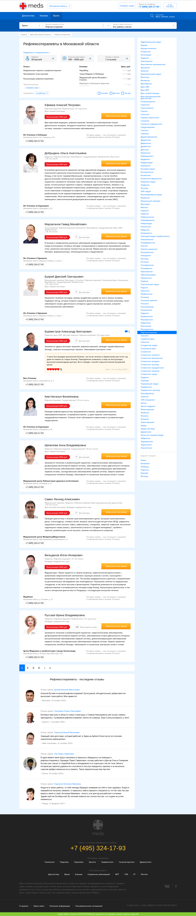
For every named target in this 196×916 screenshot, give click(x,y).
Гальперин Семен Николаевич (67, 711)
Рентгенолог (146, 326)
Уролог (144, 403)
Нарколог (145, 211)
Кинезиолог (146, 166)
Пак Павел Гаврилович (64, 754)
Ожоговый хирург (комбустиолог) (155, 236)
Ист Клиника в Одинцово (35, 258)
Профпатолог (147, 294)
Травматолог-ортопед (150, 390)
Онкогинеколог (147, 239)
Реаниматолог (147, 320)
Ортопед (144, 259)
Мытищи (144, 476)
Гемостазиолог (147, 108)
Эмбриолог (145, 438)
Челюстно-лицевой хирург (152, 435)
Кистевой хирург (148, 169)
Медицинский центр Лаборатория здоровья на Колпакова (51, 481)
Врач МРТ (145, 90)
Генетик (144, 111)
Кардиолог (145, 159)
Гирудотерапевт (148, 127)
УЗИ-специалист (148, 400)
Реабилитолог (147, 316)
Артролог (145, 71)
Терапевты (78, 862)
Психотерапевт (147, 307)
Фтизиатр (145, 419)
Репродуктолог (147, 329)
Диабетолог (146, 146)
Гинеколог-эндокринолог (151, 124)
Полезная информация (59, 906)
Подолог (144, 287)
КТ (134, 874)
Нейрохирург (146, 223)
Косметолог (146, 175)
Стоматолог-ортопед (150, 364)
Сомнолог (145, 342)
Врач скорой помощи (150, 93)
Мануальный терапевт (150, 201)
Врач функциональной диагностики (150, 97)
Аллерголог (146, 52)
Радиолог (145, 313)
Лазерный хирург (148, 182)
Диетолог (145, 150)
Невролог (145, 214)
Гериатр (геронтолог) (150, 118)
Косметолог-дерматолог (151, 178)
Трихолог (145, 397)
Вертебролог (146, 84)
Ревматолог (146, 323)
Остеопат (145, 262)
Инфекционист (147, 156)
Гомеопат (145, 134)
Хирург (144, 425)
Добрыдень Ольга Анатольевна (65, 153)
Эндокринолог (147, 441)
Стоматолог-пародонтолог (152, 368)
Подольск (145, 470)
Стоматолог (146, 352)
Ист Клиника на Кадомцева (36, 206)
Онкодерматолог (148, 243)
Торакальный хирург (150, 384)
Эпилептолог (146, 448)
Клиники (44, 16)
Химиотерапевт (147, 422)
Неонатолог (146, 227)
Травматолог (146, 387)
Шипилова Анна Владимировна (65, 445)
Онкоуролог (146, 255)
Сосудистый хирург (149, 345)
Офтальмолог (147, 271)
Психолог (145, 304)
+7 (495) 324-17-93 (148, 5)
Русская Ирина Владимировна (65, 615)
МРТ (117, 874)
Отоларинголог (147, 265)
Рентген (144, 874)
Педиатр (144, 281)
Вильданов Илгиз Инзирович (64, 555)
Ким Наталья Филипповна (62, 396)
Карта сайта (39, 906)
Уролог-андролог (148, 406)
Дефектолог (146, 143)
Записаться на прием (116, 116)
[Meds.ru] (98, 827)
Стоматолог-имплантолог (152, 358)
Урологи (92, 862)
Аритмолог (145, 68)
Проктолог (145, 291)
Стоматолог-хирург (149, 374)
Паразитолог (146, 278)
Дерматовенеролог (149, 137)
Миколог (144, 207)
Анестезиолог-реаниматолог (153, 64)
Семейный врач (148, 339)
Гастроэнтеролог (148, 101)
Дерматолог (146, 140)
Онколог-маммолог (149, 249)
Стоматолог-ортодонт (150, 361)
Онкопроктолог (147, 252)
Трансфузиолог (147, 393)
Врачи (56, 16)
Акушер (144, 45)
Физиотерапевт (147, 409)
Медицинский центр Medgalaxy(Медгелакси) (44, 537)
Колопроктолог (147, 172)
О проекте (23, 906)
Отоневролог (146, 268)
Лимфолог (145, 185)
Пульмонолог (146, 310)
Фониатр (144, 416)
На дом (128, 93)
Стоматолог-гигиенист (150, 355)
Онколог (144, 246)
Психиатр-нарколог (149, 300)
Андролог (145, 58)
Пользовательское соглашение (88, 906)
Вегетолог (145, 77)
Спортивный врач (148, 348)
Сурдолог (145, 377)
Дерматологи (145, 862)
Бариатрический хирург (151, 74)
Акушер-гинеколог (148, 48)
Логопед (144, 188)
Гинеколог (145, 121)
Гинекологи (50, 862)
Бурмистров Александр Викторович (68, 331)
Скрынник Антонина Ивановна (67, 784)
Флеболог (145, 413)
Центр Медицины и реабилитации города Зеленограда (49, 651)
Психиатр (145, 297)
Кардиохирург (147, 162)
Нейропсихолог (147, 217)
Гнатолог (144, 130)
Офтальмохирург (148, 275)
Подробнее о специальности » (36, 52)
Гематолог (145, 105)
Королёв (144, 473)
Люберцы (145, 467)
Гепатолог (145, 114)
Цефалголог (146, 432)
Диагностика (28, 16)
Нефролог (145, 230)
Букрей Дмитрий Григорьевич (64, 276)
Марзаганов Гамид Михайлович (66, 224)
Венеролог (145, 80)
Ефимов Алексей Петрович (62, 104)
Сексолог (145, 336)
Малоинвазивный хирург (151, 194)
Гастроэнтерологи (127, 862)
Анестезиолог (147, 61)
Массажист (145, 204)
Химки (143, 460)
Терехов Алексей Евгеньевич (67, 732)
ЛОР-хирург (146, 191)
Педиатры (64, 862)
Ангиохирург (146, 55)
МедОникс (28, 597)
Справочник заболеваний (99, 874)
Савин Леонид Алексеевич (62, 499)
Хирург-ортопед (148, 429)
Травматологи (107, 862)
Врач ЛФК (145, 87)
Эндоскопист (146, 445)
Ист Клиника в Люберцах (35, 135)
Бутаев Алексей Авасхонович (67, 690)
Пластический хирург (150, 284)
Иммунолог (146, 153)
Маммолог (145, 198)
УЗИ (126, 874)
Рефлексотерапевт (149, 332)
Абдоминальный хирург (151, 42)
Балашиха (145, 463)
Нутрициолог (146, 233)
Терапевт (145, 380)
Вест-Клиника (29, 378)
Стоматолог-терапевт (150, 371)
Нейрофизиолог (148, 220)
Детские (116, 93)
